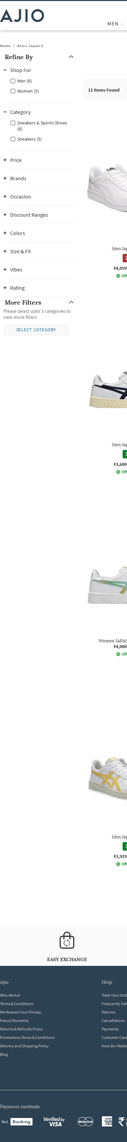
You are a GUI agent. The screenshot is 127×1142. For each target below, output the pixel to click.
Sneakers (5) (29, 139)
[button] (41, 57)
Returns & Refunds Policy (21, 1028)
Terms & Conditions (16, 1003)
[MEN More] (122, 23)
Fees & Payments (14, 1020)
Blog (4, 1054)
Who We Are (10, 995)
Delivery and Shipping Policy (24, 1045)
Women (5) (28, 91)
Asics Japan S (30, 45)
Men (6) (24, 81)
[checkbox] (40, 80)
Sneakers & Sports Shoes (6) (42, 126)
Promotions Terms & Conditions (27, 1037)
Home (5, 45)
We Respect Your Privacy (20, 1012)
